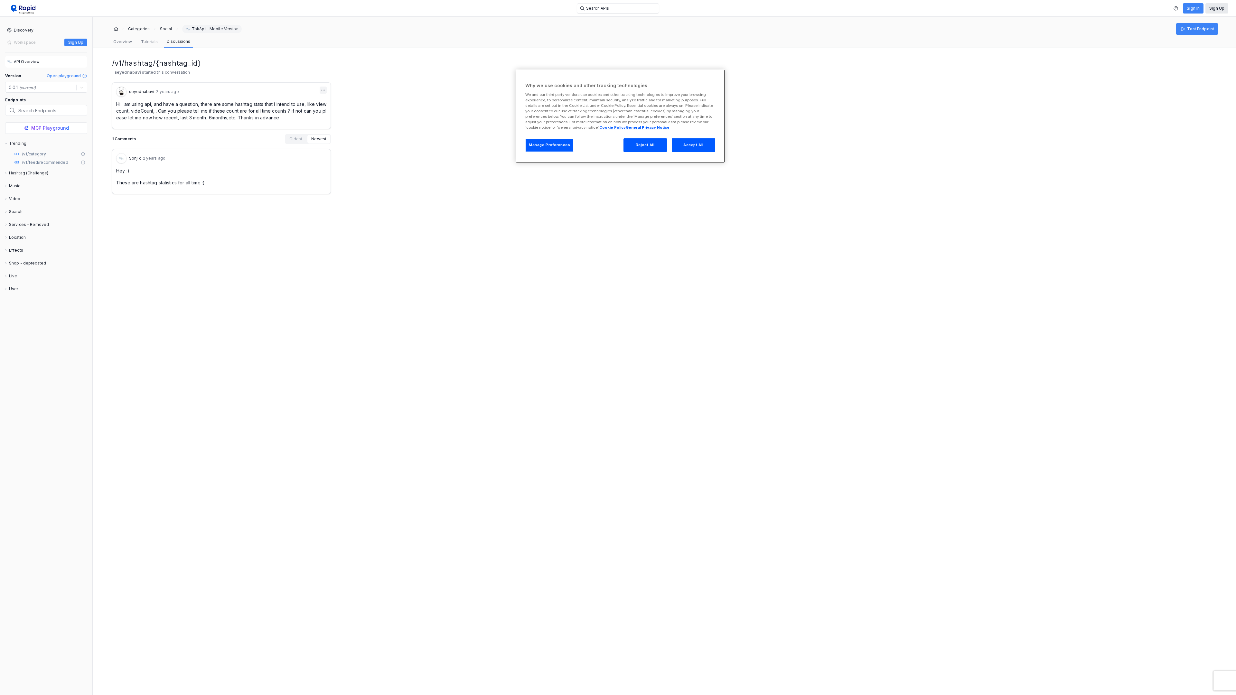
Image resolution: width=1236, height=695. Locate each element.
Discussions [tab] (178, 41)
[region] (620, 116)
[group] (308, 139)
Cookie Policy (612, 127)
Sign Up (1216, 8)
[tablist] (152, 42)
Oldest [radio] (296, 138)
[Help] (1176, 8)
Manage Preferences (549, 145)
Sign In (1193, 8)
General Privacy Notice (648, 127)
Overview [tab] (122, 41)
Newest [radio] (318, 138)
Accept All (693, 145)
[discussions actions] (323, 90)
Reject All (645, 145)
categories (139, 29)
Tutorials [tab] (149, 41)
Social (166, 29)
